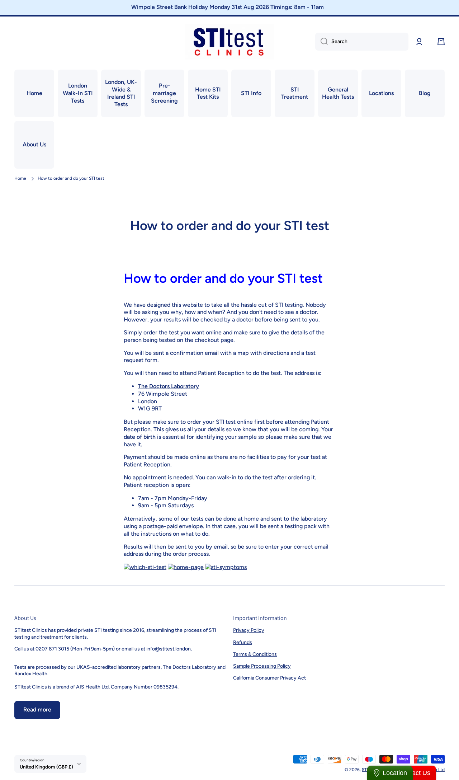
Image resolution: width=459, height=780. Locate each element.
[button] (441, 41)
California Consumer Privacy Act (269, 678)
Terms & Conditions (255, 654)
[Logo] (229, 42)
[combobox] (361, 42)
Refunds (242, 642)
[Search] (321, 42)
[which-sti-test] (145, 566)
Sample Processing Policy (262, 666)
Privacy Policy (248, 630)
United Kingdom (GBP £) (46, 767)
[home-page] (186, 566)
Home (20, 178)
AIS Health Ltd (92, 687)
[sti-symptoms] (226, 566)
